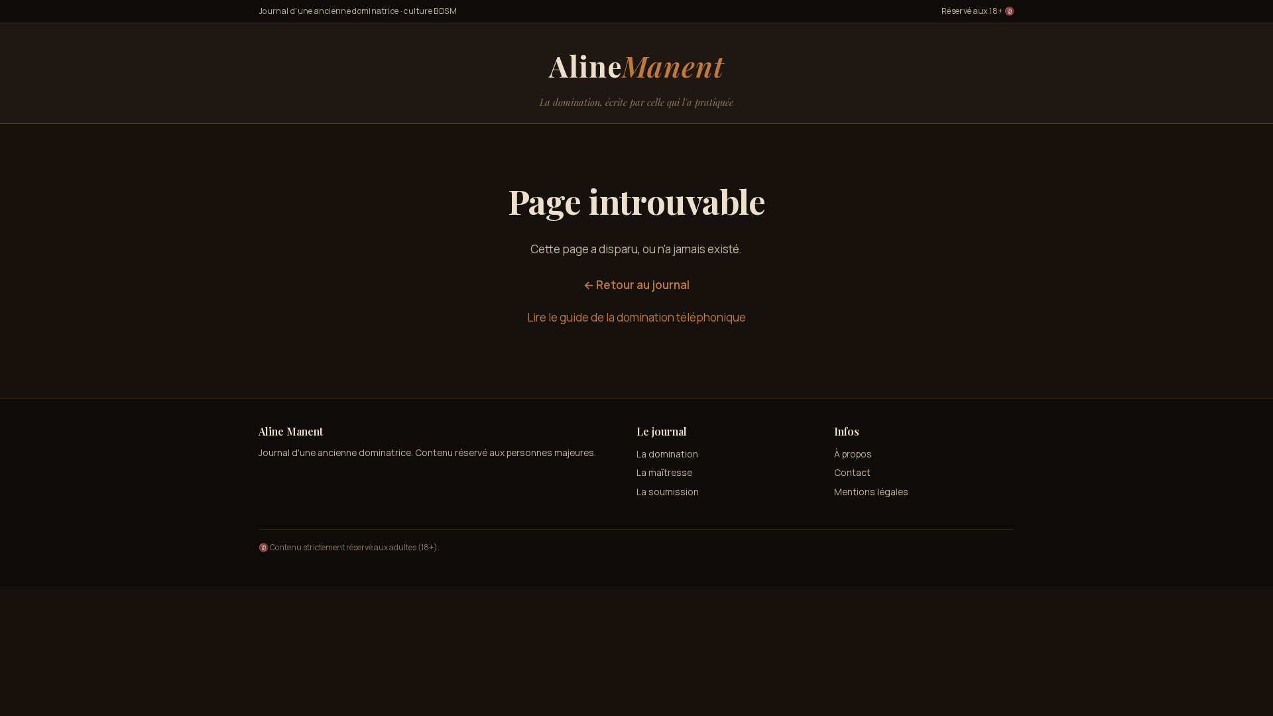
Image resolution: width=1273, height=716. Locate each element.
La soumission (667, 491)
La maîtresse (664, 472)
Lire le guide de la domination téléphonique (636, 317)
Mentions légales (871, 491)
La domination (667, 454)
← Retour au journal (636, 284)
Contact (852, 472)
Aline (636, 65)
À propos (853, 454)
